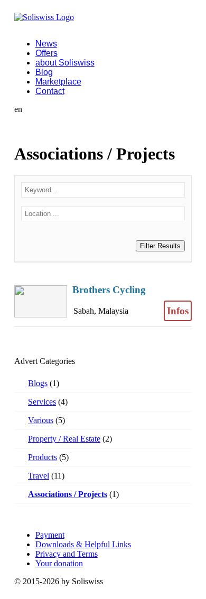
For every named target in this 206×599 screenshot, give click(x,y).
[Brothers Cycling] (103, 300)
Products (42, 457)
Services (42, 401)
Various (40, 420)
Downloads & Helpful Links (83, 544)
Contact (49, 91)
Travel (38, 475)
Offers (46, 53)
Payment (49, 534)
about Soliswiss (65, 62)
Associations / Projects (67, 494)
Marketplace (58, 81)
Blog (44, 72)
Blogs (38, 383)
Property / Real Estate (64, 438)
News (46, 43)
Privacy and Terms (66, 553)
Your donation (59, 563)
